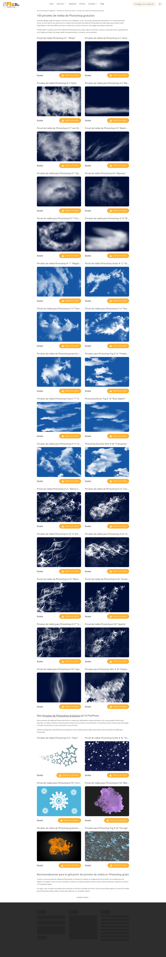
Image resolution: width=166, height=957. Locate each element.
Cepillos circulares (70, 820)
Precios (82, 4)
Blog (102, 4)
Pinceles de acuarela (118, 820)
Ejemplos (72, 4)
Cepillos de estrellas (70, 775)
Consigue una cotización (144, 4)
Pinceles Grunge (120, 865)
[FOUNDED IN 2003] (11, 4)
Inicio (51, 4)
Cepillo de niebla (71, 75)
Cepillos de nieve (119, 775)
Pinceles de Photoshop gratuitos (61, 715)
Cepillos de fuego (71, 865)
